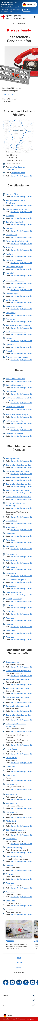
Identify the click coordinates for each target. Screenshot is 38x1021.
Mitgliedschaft (10, 312)
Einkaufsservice (11, 235)
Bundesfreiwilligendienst (14, 222)
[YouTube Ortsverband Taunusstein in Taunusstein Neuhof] (12, 982)
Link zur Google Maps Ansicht (21, 176)
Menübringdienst (11, 300)
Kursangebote (11, 391)
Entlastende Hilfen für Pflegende (17, 241)
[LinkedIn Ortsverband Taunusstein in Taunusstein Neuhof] (32, 982)
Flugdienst (9, 254)
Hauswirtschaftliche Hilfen (15, 281)
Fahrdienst (9, 247)
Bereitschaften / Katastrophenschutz (18, 465)
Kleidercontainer (11, 527)
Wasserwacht (10, 605)
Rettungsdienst (11, 319)
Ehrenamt (9, 228)
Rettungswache (11, 546)
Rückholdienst (11, 573)
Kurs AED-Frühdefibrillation (15, 379)
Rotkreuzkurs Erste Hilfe (14, 421)
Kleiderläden (10, 533)
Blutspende (10, 215)
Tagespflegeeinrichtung (14, 592)
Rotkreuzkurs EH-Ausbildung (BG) (18, 414)
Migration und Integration (14, 306)
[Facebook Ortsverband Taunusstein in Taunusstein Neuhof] (5, 982)
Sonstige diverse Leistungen (16, 332)
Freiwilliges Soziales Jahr (15, 260)
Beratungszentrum (12, 458)
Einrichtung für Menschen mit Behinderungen (16, 504)
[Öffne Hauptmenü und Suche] (34, 17)
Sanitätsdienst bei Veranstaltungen (18, 325)
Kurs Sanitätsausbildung (14, 385)
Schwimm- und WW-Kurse (15, 433)
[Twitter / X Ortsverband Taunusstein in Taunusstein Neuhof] (26, 982)
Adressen (10, 940)
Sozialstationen (11, 586)
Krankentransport (12, 293)
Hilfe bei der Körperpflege (15, 287)
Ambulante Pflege (12, 194)
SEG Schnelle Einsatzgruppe (16, 579)
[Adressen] (19, 929)
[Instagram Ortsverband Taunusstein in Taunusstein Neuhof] (19, 982)
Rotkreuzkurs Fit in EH (14, 427)
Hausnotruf (10, 273)
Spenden (9, 338)
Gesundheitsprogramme (14, 266)
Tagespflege (10, 344)
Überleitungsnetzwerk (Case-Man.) (18, 357)
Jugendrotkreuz (11, 521)
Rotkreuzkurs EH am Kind (15, 406)
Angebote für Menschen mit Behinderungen (15, 201)
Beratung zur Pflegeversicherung (17, 209)
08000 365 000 (7, 94)
